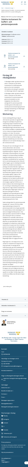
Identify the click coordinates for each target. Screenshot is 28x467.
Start (2, 8)
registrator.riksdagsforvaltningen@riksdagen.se (15, 379)
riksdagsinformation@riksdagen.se (12, 366)
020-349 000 (6, 363)
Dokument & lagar (9, 8)
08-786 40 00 (6, 354)
